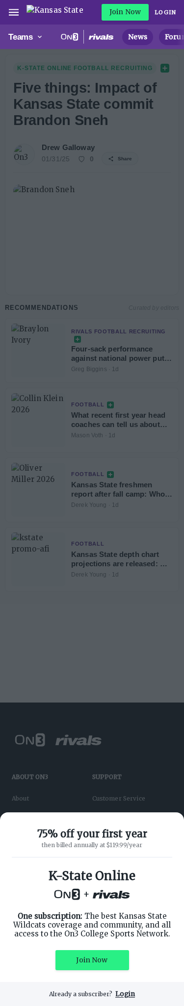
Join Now (125, 11)
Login (165, 12)
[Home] (54, 12)
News (137, 36)
